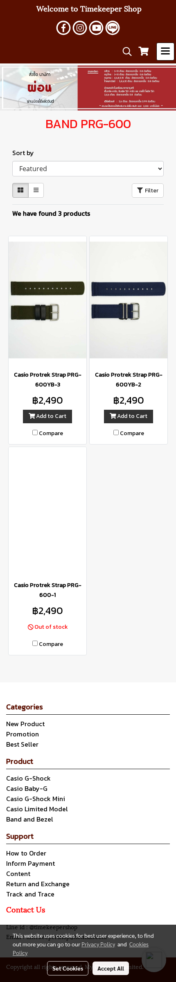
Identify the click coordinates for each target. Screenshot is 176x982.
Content (18, 873)
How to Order (26, 853)
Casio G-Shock (28, 778)
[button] (124, 51)
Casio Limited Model (37, 809)
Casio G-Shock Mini (35, 799)
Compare (51, 433)
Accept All (110, 968)
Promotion (22, 734)
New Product (25, 724)
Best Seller (22, 744)
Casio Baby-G (26, 788)
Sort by (25, 153)
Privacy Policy (98, 944)
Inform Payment (30, 863)
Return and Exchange (38, 884)
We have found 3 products (51, 213)
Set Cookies (67, 968)
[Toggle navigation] (165, 52)
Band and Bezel (29, 819)
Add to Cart (50, 416)
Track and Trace (30, 894)
